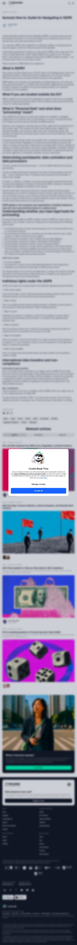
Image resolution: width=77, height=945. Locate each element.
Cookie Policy (43, 478)
